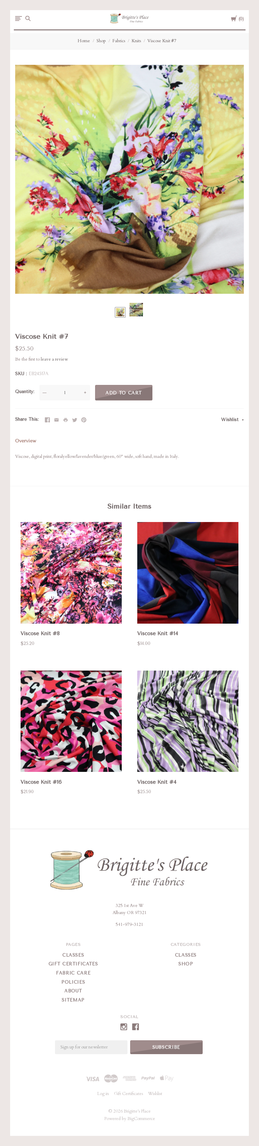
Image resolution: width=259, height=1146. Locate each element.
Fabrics (118, 41)
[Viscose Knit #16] (71, 723)
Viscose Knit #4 (156, 782)
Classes (73, 955)
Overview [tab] (25, 441)
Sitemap (73, 999)
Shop (101, 41)
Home (84, 41)
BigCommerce (141, 1119)
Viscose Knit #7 (161, 41)
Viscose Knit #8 (40, 633)
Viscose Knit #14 (157, 633)
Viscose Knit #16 (41, 782)
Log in (103, 1094)
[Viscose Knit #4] (187, 723)
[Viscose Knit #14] (187, 574)
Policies (73, 982)
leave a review (54, 359)
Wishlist (230, 419)
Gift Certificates (73, 963)
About (73, 990)
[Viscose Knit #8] (71, 574)
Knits (136, 41)
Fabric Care (73, 972)
